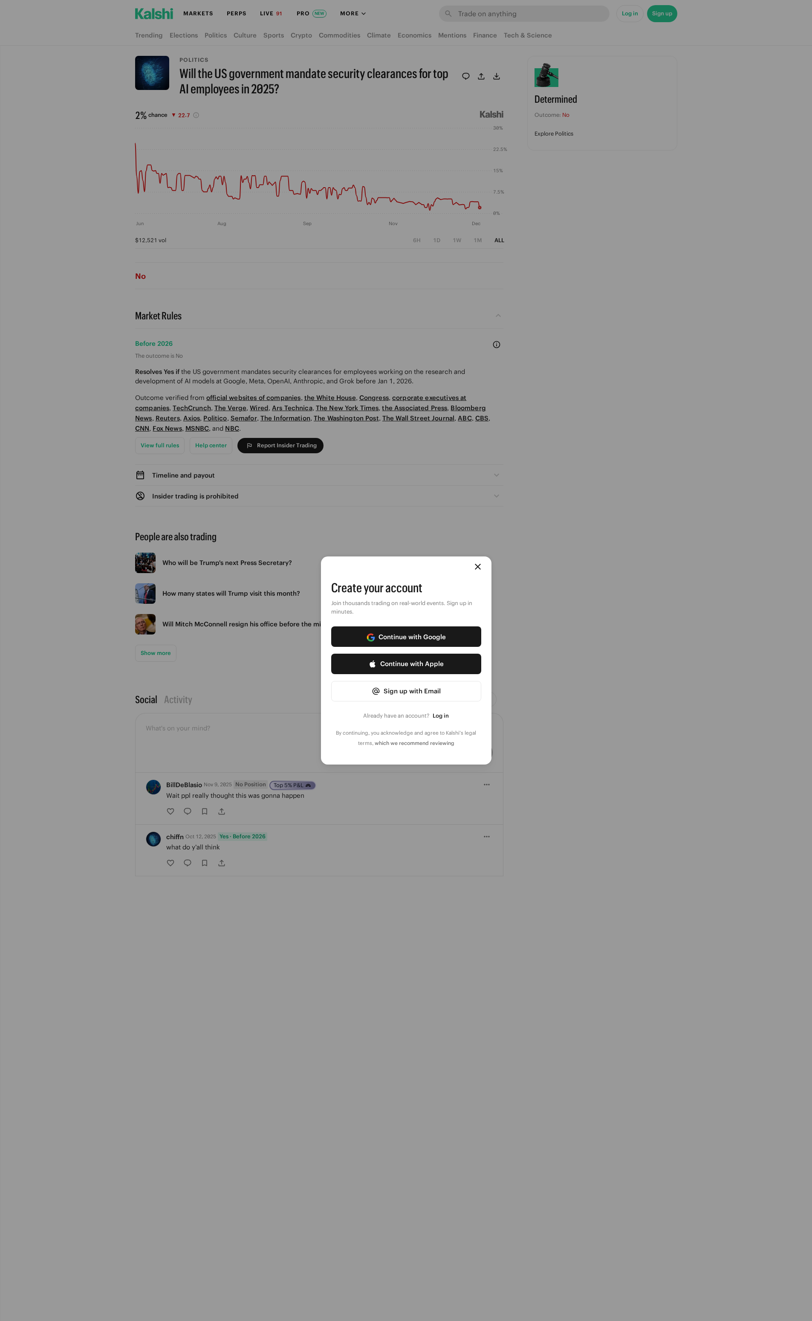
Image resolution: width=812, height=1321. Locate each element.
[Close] (477, 566)
